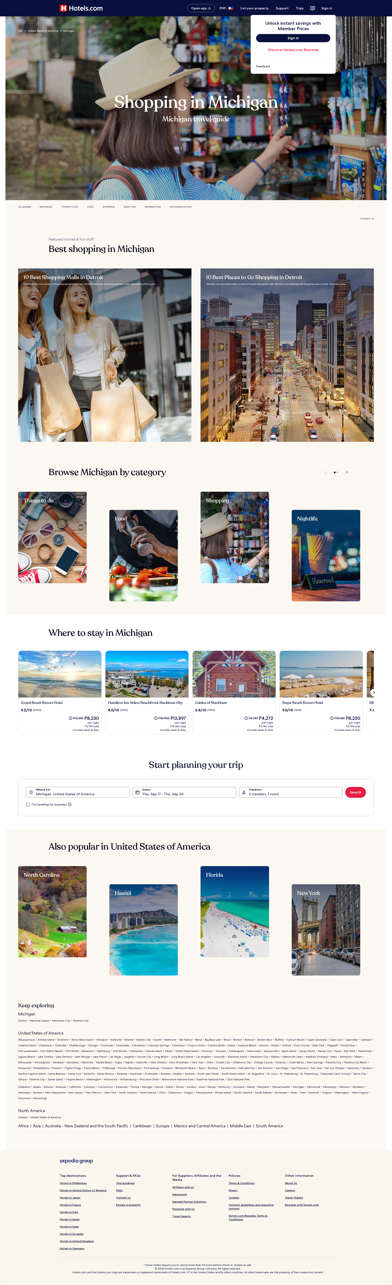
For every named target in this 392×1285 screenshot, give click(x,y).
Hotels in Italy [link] (69, 1212)
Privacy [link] (233, 1190)
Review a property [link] (128, 1204)
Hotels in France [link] (70, 1204)
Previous (326, 472)
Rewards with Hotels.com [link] (302, 1204)
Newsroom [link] (179, 1194)
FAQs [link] (119, 1190)
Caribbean (142, 1125)
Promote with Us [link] (183, 1209)
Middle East (240, 1125)
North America (31, 1110)
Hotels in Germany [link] (72, 1248)
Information (153, 206)
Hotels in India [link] (69, 1226)
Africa (23, 1125)
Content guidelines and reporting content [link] (251, 1206)
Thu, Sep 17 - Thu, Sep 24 (162, 794)
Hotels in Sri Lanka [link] (71, 1234)
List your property (254, 8)
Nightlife (130, 206)
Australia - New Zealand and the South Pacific (86, 1125)
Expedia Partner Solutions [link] (189, 1201)
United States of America (42, 31)
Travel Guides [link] (294, 1197)
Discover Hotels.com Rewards (293, 50)
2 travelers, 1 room (264, 794)
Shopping (109, 206)
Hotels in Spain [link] (70, 1219)
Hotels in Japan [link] (70, 1197)
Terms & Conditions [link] (242, 1183)
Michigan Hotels (181, 206)
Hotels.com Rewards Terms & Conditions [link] (248, 1217)
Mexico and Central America (199, 1125)
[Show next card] (373, 692)
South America (269, 1125)
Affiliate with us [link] (183, 1187)
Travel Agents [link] (181, 1216)
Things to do (69, 206)
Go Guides (24, 206)
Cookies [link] (234, 1197)
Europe (162, 1125)
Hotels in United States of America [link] (83, 1190)
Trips (300, 8)
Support (282, 8)
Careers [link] (290, 1190)
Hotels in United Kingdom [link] (77, 1241)
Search (355, 792)
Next (345, 472)
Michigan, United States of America (65, 794)
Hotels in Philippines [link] (73, 1183)
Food (90, 206)
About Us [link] (291, 1183)
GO (20, 31)
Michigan (68, 31)
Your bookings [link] (125, 1183)
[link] (293, 66)
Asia (37, 1125)
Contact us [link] (123, 1197)
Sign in (327, 8)
